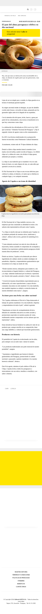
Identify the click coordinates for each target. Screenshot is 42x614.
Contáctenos (21, 586)
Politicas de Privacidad (21, 577)
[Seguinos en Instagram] (24, 605)
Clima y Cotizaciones (24, 9)
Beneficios (21, 583)
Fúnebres (21, 580)
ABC (5, 9)
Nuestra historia (21, 572)
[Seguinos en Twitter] (20, 605)
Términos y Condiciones (21, 575)
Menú (39, 9)
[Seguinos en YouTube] (22, 605)
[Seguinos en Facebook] (18, 605)
